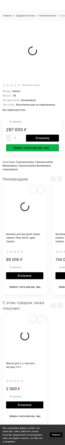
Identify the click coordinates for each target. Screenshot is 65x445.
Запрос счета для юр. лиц (31, 147)
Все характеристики (14, 109)
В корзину (42, 138)
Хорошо (56, 434)
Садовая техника (25, 15)
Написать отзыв (31, 85)
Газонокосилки (47, 15)
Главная (7, 15)
